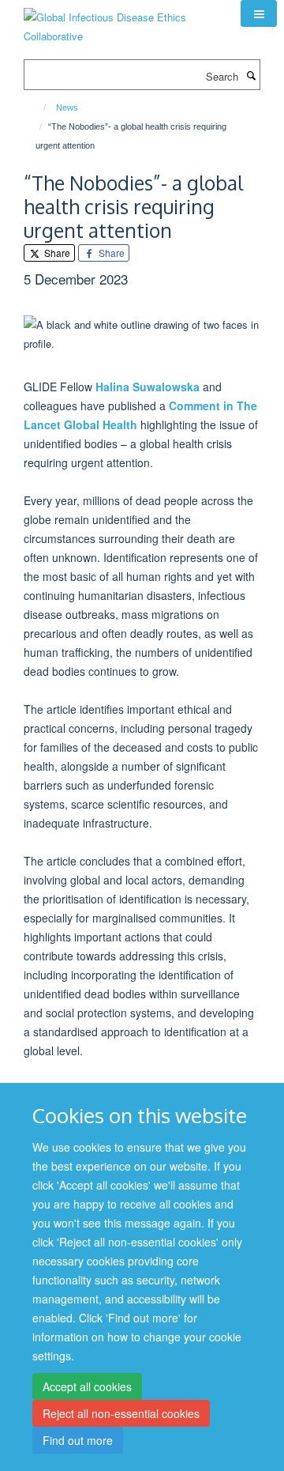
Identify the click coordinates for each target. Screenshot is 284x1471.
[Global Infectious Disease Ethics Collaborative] (120, 20)
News (67, 107)
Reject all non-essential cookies (121, 1413)
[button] (259, 13)
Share (56, 252)
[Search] (251, 75)
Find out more (78, 1440)
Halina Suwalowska (147, 386)
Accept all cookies (87, 1386)
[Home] (37, 107)
